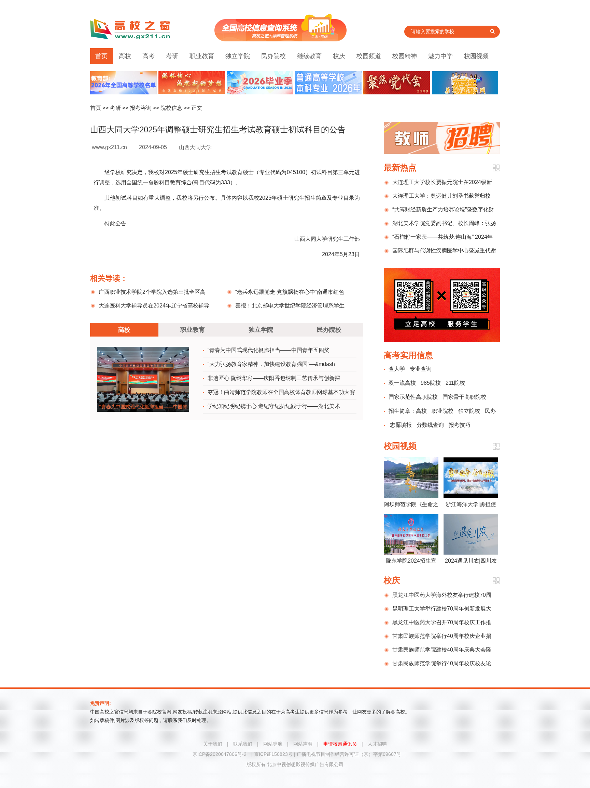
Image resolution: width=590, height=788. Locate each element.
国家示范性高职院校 (413, 397)
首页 (101, 56)
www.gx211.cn (109, 147)
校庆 (339, 56)
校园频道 (368, 56)
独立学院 (237, 56)
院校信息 (171, 108)
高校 (125, 56)
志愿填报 (401, 425)
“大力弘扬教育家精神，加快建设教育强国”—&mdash (271, 364)
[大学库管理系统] (280, 39)
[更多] (496, 168)
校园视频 (476, 56)
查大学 (397, 369)
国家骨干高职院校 (464, 397)
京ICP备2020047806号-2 (220, 754)
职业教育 (201, 56)
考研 (172, 56)
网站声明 (302, 744)
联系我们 (242, 744)
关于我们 (212, 744)
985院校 (431, 383)
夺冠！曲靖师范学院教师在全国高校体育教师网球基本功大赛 (281, 392)
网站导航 (272, 744)
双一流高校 (402, 383)
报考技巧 (459, 425)
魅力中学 (440, 56)
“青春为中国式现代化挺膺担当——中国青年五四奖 (268, 350)
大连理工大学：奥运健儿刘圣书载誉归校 (441, 196)
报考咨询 (141, 108)
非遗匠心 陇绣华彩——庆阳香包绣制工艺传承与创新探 (274, 378)
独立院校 (469, 411)
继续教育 (309, 56)
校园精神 (404, 56)
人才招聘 (377, 744)
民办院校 (273, 56)
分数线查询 (430, 425)
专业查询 (421, 369)
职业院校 (442, 411)
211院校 (455, 383)
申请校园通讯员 (340, 744)
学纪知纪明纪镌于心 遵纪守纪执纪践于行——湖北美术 (274, 406)
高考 (148, 56)
